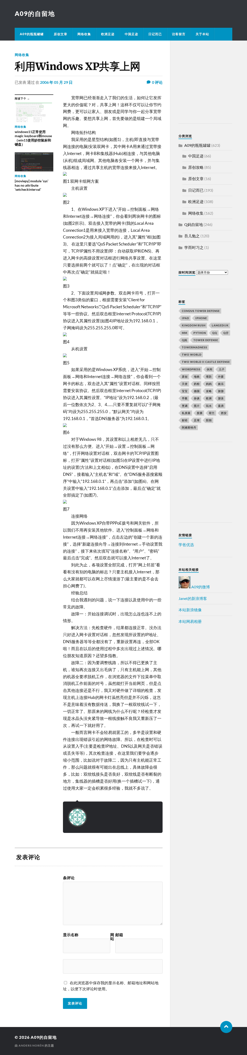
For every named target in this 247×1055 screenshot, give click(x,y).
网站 (112, 937)
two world (191, 354)
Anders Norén (31, 1045)
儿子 (222, 369)
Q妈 (184, 340)
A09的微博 (200, 586)
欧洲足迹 (108, 34)
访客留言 (178, 34)
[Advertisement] (208, 83)
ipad (185, 318)
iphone (201, 318)
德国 (197, 391)
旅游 (221, 391)
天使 (185, 383)
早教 (185, 398)
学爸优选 (186, 544)
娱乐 (221, 383)
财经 (185, 420)
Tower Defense (205, 340)
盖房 (221, 405)
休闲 (210, 369)
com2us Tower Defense (201, 310)
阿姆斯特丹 (189, 427)
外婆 (221, 376)
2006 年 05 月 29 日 (56, 82)
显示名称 (70, 935)
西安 (224, 413)
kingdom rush (194, 325)
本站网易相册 (190, 621)
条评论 (69, 878)
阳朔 (209, 420)
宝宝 (185, 391)
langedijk (220, 325)
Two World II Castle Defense (206, 361)
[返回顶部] (226, 1027)
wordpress (191, 369)
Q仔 (226, 332)
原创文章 (60, 34)
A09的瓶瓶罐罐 (32, 34)
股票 (200, 413)
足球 (197, 420)
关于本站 (202, 34)
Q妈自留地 (193, 224)
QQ (214, 332)
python (199, 332)
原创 (185, 376)
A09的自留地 (35, 13)
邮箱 (119, 935)
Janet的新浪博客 (192, 598)
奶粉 (197, 383)
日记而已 (155, 34)
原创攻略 (196, 167)
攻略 (209, 391)
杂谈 (197, 398)
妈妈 (209, 383)
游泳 (221, 398)
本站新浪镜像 (190, 609)
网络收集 (84, 34)
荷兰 (212, 413)
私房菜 (186, 413)
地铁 (197, 376)
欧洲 (209, 398)
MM (184, 332)
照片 (197, 405)
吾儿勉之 (192, 235)
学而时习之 (194, 247)
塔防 (209, 376)
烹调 (185, 405)
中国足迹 (131, 34)
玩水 (209, 405)
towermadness (194, 347)
